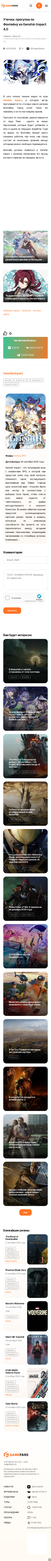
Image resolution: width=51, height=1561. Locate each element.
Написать (12, 610)
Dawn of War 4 (27, 915)
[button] (31, 6)
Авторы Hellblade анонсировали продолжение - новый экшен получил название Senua (25, 1192)
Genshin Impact (12, 100)
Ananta (24, 725)
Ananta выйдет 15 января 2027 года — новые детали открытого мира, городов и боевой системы (25, 716)
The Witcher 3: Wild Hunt (31, 772)
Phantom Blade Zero (15, 1270)
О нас (33, 1517)
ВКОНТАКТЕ (36, 347)
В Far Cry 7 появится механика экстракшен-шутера (24, 1050)
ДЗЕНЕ (15, 347)
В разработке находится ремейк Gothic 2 (22, 1098)
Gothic (24, 1105)
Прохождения (11, 1512)
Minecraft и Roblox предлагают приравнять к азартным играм (25, 1003)
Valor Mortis (11, 1403)
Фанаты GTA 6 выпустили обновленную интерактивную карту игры (24, 1144)
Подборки (9, 1497)
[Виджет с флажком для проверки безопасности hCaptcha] (23, 598)
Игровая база (11, 1492)
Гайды (7, 1522)
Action (38, 310)
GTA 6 (24, 962)
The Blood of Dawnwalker (11, 1237)
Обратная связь (34, 1509)
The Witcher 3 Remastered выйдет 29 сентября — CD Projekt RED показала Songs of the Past (24, 763)
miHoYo (27, 310)
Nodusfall (25, 677)
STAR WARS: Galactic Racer (12, 1371)
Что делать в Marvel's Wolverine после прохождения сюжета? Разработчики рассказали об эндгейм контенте (25, 858)
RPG (7, 314)
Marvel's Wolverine (29, 867)
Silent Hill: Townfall (14, 1337)
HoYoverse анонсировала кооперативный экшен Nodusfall (22, 812)
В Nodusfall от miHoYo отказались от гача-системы (24, 670)
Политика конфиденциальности (37, 1525)
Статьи (7, 1507)
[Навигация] (46, 6)
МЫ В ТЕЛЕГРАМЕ (32, 1499)
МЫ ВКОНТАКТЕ (39, 1492)
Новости (13, 677)
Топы (7, 1502)
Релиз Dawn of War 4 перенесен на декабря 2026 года (25, 908)
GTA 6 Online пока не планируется (19, 955)
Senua (24, 1200)
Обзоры (8, 1517)
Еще (25, 1212)
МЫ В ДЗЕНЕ (37, 1486)
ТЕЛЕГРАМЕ (27, 355)
